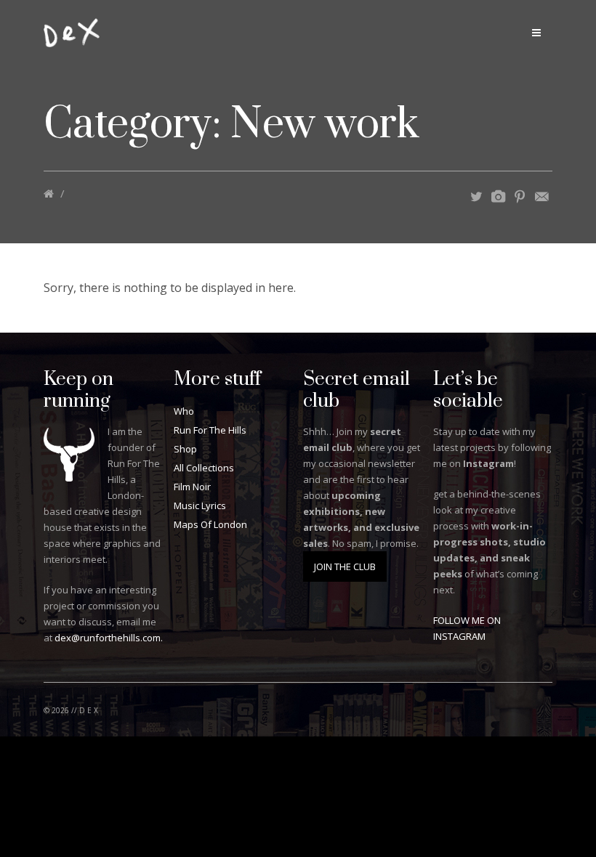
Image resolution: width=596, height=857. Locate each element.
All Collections (204, 467)
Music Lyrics (200, 505)
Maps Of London (210, 524)
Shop (185, 448)
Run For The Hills (210, 429)
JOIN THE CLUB (345, 566)
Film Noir (192, 486)
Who (184, 411)
